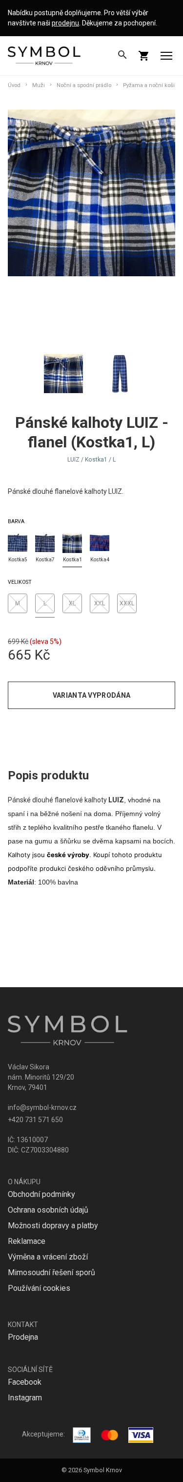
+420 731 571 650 (35, 1120)
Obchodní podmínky (41, 1194)
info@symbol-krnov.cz (42, 1107)
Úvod (14, 85)
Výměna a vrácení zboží (48, 1256)
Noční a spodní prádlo (84, 85)
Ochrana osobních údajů (48, 1210)
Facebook (24, 1382)
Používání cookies (39, 1288)
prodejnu (65, 23)
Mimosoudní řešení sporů (51, 1272)
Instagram (25, 1397)
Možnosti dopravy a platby (53, 1225)
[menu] (166, 55)
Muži (38, 85)
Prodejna (23, 1337)
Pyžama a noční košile (151, 85)
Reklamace (26, 1241)
